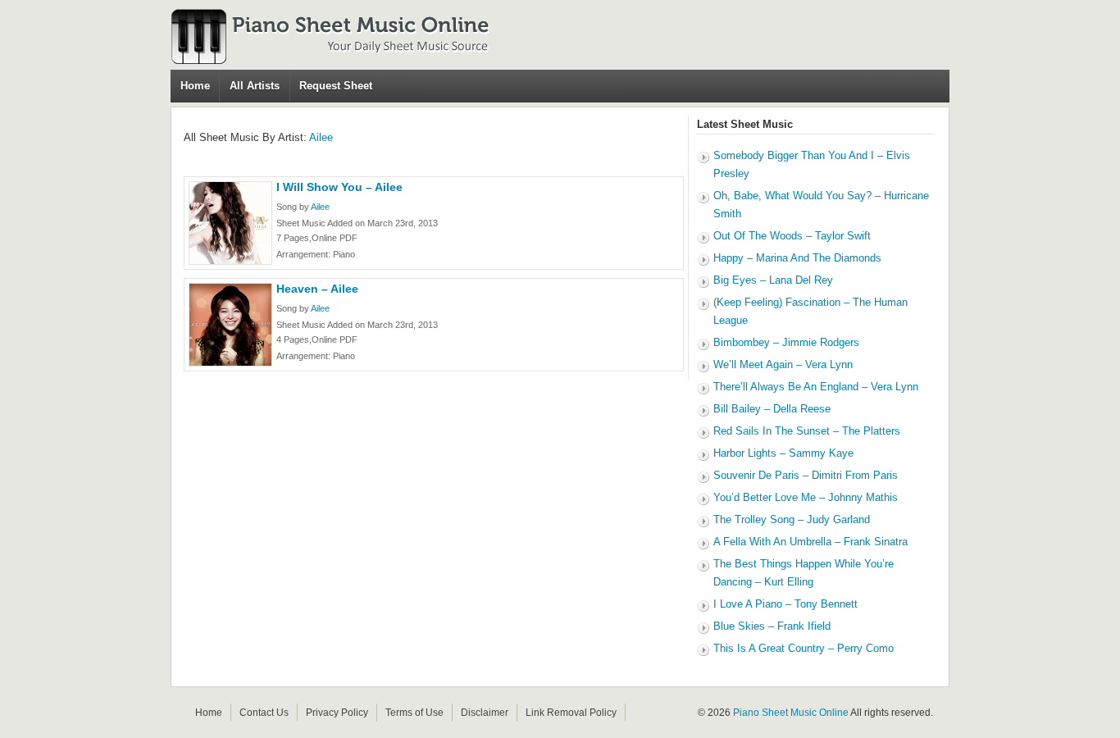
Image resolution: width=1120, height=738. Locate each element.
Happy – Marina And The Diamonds (797, 258)
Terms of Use (414, 712)
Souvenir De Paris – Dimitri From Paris (805, 475)
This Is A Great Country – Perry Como (803, 648)
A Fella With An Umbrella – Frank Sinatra (810, 541)
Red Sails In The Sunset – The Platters (806, 431)
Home (195, 86)
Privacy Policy (337, 712)
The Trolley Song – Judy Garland (791, 519)
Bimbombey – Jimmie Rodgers (786, 342)
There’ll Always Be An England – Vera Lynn (815, 386)
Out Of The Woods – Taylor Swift (792, 236)
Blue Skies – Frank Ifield (772, 626)
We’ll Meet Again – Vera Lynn (783, 364)
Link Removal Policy (571, 712)
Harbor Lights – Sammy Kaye (783, 453)
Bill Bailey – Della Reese (772, 409)
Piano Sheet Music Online (791, 712)
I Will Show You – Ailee (339, 187)
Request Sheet (335, 86)
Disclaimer (484, 712)
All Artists (255, 86)
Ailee (321, 137)
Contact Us (264, 712)
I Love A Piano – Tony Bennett (785, 604)
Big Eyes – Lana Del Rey (773, 280)
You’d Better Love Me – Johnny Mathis (805, 497)
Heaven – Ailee (317, 288)
